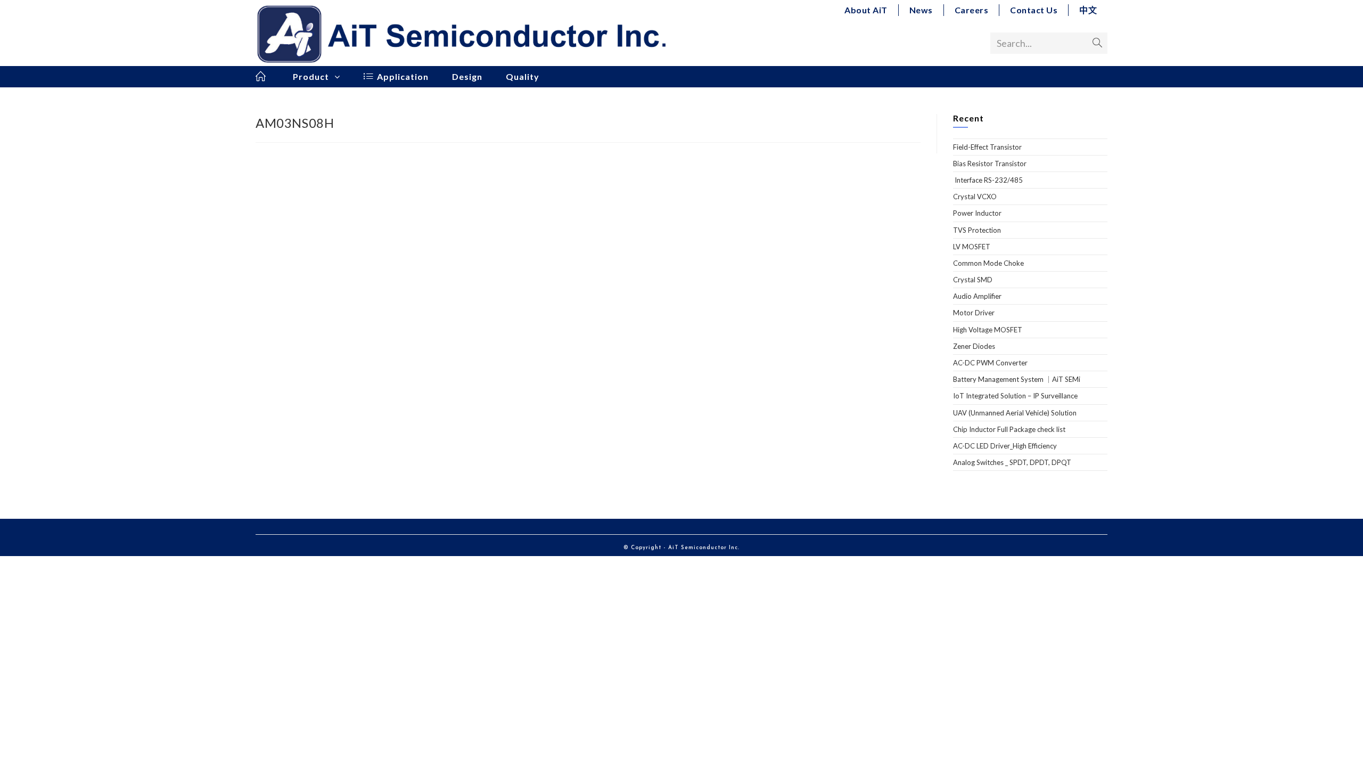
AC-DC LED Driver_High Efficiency (1005, 446)
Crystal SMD (972, 279)
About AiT (866, 10)
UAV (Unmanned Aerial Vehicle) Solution (1015, 413)
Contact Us (1033, 10)
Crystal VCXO (975, 196)
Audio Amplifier (977, 296)
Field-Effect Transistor (987, 147)
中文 (1088, 10)
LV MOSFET (971, 246)
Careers (972, 10)
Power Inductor (977, 213)
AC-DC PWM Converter (990, 362)
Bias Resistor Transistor (990, 163)
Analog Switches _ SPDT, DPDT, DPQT (1012, 462)
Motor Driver (974, 312)
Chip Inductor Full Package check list (1009, 429)
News (921, 10)
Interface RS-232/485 (988, 180)
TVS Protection (977, 230)
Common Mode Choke (988, 263)
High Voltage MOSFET (987, 329)
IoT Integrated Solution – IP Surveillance (1015, 395)
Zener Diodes (974, 346)
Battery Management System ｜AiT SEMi (1016, 379)
